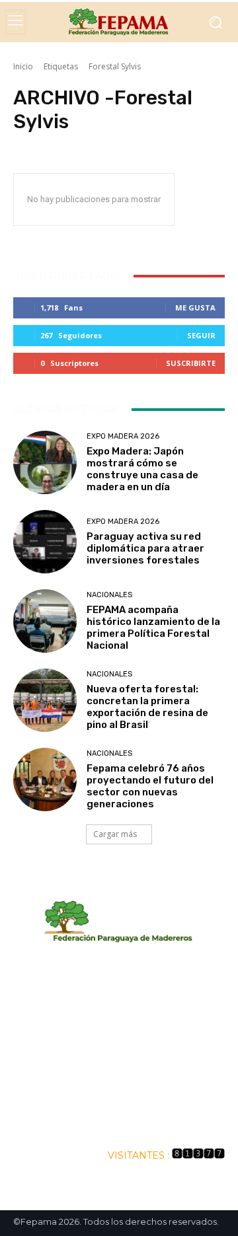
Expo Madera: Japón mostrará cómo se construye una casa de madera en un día (142, 469)
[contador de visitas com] (198, 1155)
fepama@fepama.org (119, 1064)
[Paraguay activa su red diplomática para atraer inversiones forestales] (45, 541)
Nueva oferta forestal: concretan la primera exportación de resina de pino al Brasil (147, 707)
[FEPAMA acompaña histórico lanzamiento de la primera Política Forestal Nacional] (45, 621)
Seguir (201, 335)
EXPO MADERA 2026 (123, 436)
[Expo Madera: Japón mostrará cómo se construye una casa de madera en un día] (45, 462)
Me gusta (195, 307)
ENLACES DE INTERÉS (119, 1120)
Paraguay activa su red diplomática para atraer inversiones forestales (145, 548)
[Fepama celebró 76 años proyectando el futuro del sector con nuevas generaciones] (45, 779)
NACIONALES (109, 595)
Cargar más (115, 834)
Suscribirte (191, 363)
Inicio (23, 66)
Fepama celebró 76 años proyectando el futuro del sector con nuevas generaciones (150, 786)
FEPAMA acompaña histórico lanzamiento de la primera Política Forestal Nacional (153, 627)
